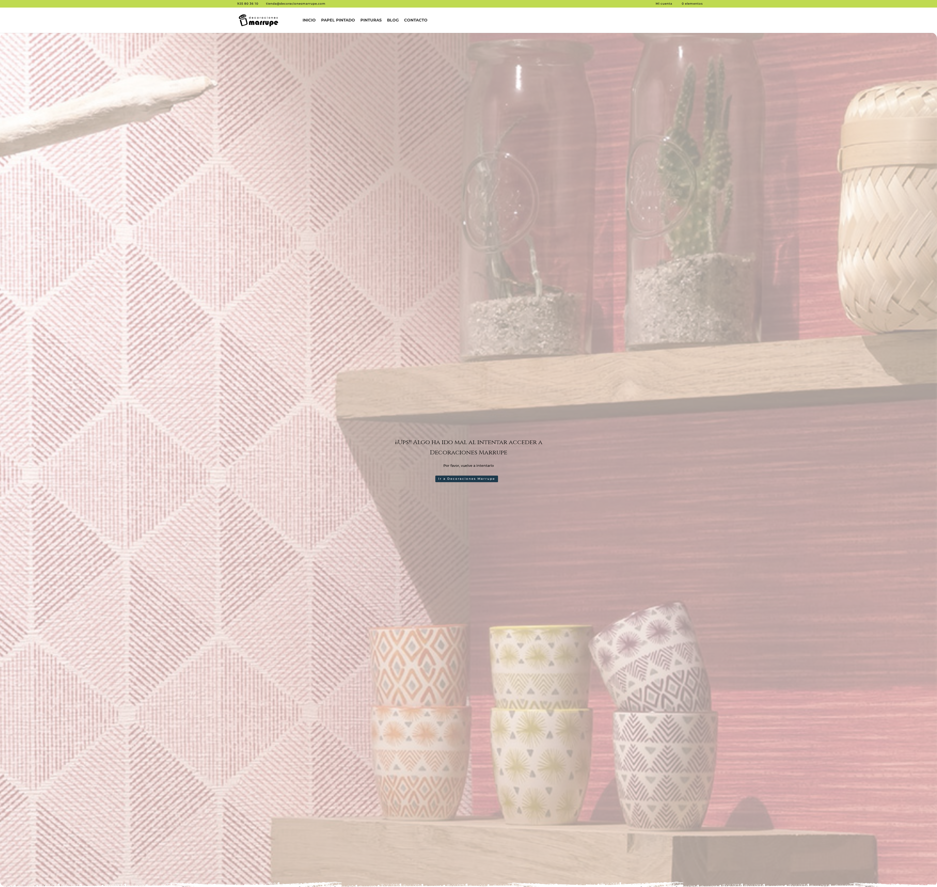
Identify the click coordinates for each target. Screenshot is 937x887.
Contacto (416, 20)
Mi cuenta (664, 3)
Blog (393, 20)
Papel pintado (338, 20)
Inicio (309, 20)
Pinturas (371, 20)
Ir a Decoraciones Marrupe (466, 478)
